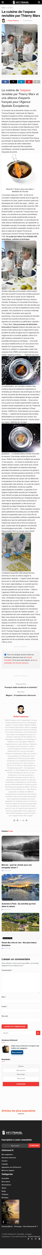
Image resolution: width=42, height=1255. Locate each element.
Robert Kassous (13, 20)
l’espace (25, 90)
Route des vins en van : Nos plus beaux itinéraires (19, 944)
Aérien (4, 1188)
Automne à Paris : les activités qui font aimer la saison (19, 905)
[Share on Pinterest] (29, 81)
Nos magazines (7, 1154)
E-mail (5, 1006)
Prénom (21, 1066)
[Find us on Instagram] (35, 1239)
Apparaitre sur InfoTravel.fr (11, 1167)
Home (3, 8)
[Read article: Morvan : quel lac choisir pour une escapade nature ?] (21, 849)
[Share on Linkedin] (21, 81)
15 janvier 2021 (27, 20)
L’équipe (5, 1164)
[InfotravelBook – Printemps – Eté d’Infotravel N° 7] (21, 1212)
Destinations (6, 1185)
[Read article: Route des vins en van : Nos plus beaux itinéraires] (21, 926)
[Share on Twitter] (13, 81)
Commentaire (7, 970)
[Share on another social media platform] (36, 81)
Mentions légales (8, 1170)
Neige (4, 1191)
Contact (4, 1161)
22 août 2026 (7, 948)
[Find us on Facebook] (28, 1239)
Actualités (10, 8)
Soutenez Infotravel (9, 1158)
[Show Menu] (3, 2)
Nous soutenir (17, 1052)
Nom (4, 997)
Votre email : (21, 1074)
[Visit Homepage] (20, 2)
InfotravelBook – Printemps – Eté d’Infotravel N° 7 (20, 1226)
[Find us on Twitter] (32, 1239)
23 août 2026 (7, 909)
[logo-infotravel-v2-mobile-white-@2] (12, 1132)
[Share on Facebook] (5, 81)
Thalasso (5, 1194)
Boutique (5, 1197)
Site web (5, 1016)
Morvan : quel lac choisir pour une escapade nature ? (17, 866)
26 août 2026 (7, 870)
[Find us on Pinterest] (39, 1239)
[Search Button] (39, 2)
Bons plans (6, 1181)
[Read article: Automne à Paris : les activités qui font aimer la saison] (21, 887)
